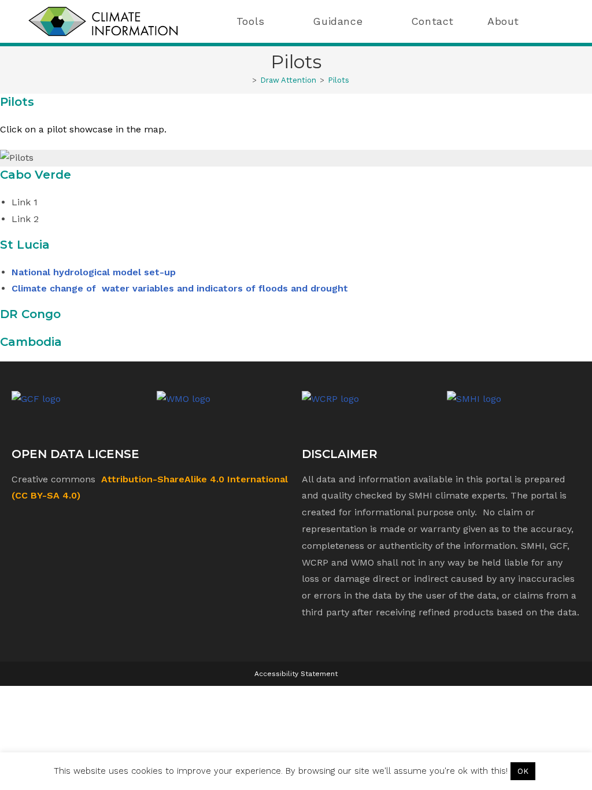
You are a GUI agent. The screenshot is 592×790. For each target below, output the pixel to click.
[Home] (246, 80)
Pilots (338, 80)
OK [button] (522, 771)
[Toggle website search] (557, 21)
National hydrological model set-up (94, 272)
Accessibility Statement (296, 674)
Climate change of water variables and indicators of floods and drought (180, 288)
